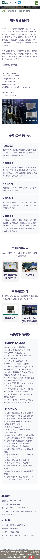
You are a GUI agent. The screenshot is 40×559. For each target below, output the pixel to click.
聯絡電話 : (11, 501)
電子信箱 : (15, 508)
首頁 (3, 11)
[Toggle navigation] (36, 3)
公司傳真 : (11, 504)
